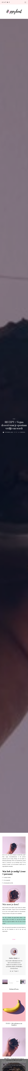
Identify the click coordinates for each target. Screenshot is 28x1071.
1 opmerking (22, 432)
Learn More (12, 1069)
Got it (18, 1069)
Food (14, 419)
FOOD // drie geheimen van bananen (14, 1024)
